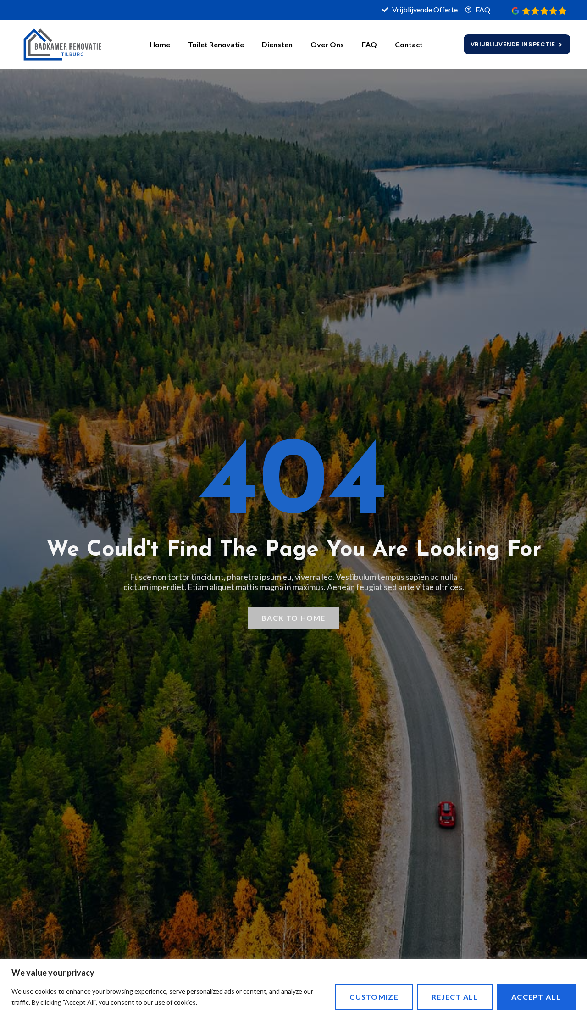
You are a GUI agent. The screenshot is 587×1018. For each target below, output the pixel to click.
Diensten (277, 44)
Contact (409, 44)
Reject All (455, 996)
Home (160, 44)
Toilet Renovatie (216, 44)
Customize (374, 996)
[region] (293, 988)
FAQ (369, 44)
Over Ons (327, 44)
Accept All (536, 996)
